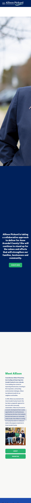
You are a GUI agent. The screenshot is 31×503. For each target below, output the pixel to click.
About (15, 451)
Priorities (15, 456)
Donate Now (15, 265)
